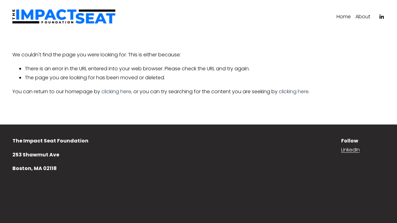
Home (344, 16)
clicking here (116, 91)
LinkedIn (350, 149)
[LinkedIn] (381, 17)
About (362, 16)
